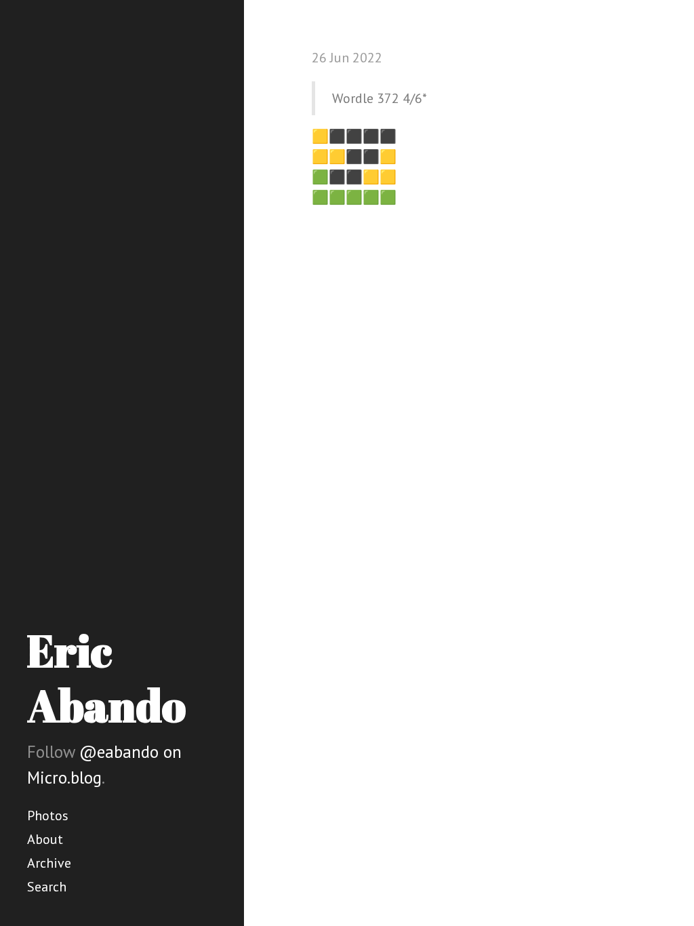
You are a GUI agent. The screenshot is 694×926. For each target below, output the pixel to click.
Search (46, 886)
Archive (49, 863)
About (45, 839)
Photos (47, 815)
